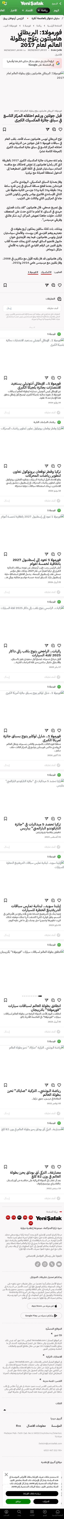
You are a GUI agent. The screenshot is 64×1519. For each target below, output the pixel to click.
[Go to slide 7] (28, 996)
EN (25, 1217)
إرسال (9, 308)
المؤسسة (56, 1426)
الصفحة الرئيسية (54, 25)
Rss (18, 1426)
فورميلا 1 (27, 25)
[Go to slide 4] (33, 996)
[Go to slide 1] (40, 996)
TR (31, 1217)
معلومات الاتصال (36, 1426)
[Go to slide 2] (37, 996)
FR (13, 1217)
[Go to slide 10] (22, 996)
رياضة (39, 25)
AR (19, 1217)
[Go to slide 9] (24, 996)
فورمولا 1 (32, 272)
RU (8, 1217)
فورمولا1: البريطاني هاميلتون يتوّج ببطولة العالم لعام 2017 (9, 25)
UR (31, 1223)
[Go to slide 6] (29, 996)
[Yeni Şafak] (32, 4)
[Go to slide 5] (31, 996)
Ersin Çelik (56, 50)
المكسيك (45, 272)
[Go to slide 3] (35, 996)
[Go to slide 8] (26, 996)
